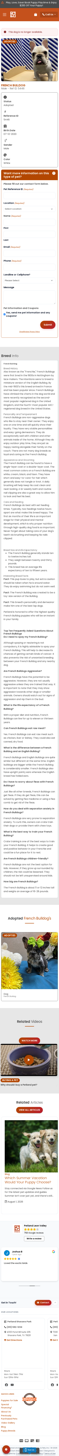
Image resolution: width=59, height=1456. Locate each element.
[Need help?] (6, 1449)
